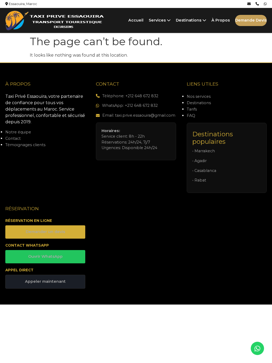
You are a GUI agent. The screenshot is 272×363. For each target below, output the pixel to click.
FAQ (191, 115)
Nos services (199, 96)
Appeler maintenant (45, 281)
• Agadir (199, 160)
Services (158, 20)
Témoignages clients (25, 144)
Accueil (135, 20)
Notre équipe (18, 132)
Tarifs (192, 109)
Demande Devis (251, 20)
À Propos (220, 20)
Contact (13, 138)
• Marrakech (203, 151)
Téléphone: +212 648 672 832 (130, 96)
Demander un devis (45, 231)
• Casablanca (204, 170)
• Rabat (199, 180)
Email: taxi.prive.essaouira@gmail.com (138, 115)
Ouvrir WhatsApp (45, 256)
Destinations (189, 20)
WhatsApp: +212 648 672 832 (130, 105)
